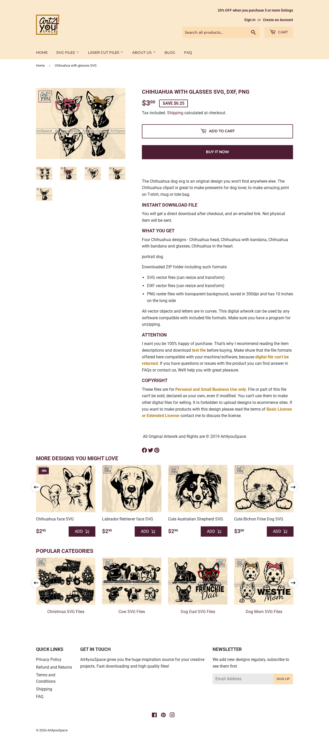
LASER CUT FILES (104, 52)
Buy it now (217, 151)
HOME (42, 52)
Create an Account (278, 20)
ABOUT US (142, 52)
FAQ (188, 52)
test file (199, 350)
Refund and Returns (54, 667)
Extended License (163, 415)
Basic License (279, 409)
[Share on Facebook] (144, 450)
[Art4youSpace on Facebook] (154, 715)
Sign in (249, 20)
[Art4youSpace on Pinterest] (163, 715)
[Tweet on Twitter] (150, 450)
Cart (282, 32)
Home (40, 65)
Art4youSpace (57, 730)
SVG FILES (66, 52)
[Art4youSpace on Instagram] (172, 715)
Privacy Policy (48, 659)
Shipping (175, 112)
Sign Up (283, 679)
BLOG (169, 52)
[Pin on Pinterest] (156, 450)
